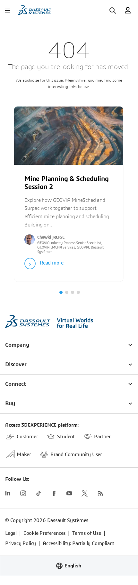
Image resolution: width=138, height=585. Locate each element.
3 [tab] (72, 292)
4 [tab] (78, 292)
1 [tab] (61, 292)
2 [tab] (66, 292)
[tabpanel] (68, 190)
